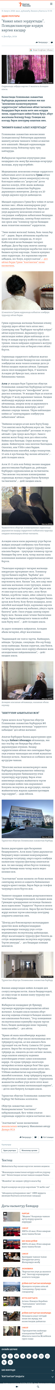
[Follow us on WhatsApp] (47, 1356)
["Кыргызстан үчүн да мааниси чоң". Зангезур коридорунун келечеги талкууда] (11, 1272)
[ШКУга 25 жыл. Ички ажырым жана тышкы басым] (11, 1231)
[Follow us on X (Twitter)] (10, 1356)
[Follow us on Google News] (28, 1356)
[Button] (42, 42)
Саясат (25, 1228)
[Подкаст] (10, 1362)
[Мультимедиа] (17, 1386)
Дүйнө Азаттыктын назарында (36, 1284)
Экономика (27, 1269)
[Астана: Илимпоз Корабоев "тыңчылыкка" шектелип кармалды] (11, 1301)
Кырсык (25, 1214)
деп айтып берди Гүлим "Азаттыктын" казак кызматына (25, 262)
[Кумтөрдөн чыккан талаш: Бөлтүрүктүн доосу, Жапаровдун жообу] (11, 1257)
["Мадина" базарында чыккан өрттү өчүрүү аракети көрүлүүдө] (11, 1216)
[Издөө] (38, 1386)
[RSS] (4, 1362)
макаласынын (9, 1126)
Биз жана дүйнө (29, 1241)
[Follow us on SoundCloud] (35, 1356)
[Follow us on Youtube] (16, 1356)
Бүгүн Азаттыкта (30, 1298)
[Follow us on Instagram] (41, 1356)
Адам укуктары (11, 16)
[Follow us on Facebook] (4, 1356)
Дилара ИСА (8, 1130)
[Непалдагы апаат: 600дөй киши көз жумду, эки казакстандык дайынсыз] (11, 1316)
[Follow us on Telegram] (22, 1356)
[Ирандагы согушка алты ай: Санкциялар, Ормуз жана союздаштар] (11, 1286)
